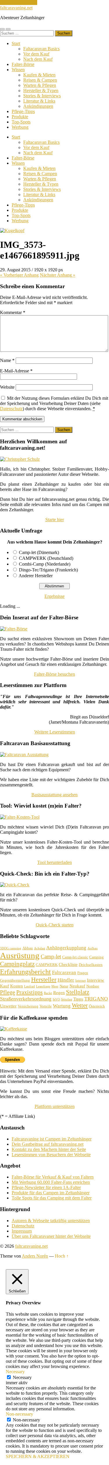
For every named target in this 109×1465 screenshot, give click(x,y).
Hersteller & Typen (40, 90)
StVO (56, 999)
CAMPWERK (47, 964)
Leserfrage (43, 986)
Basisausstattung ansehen (54, 794)
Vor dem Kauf (36, 53)
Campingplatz (17, 963)
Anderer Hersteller (36, 575)
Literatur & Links (39, 100)
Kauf (4, 986)
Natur (64, 986)
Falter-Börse (23, 64)
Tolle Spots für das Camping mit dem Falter (52, 1197)
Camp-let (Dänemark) (39, 552)
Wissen (18, 69)
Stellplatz (77, 992)
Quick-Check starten (55, 924)
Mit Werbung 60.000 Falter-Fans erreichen (51, 1182)
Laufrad (29, 986)
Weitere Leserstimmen (54, 731)
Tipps (78, 999)
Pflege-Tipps (23, 111)
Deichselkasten (91, 964)
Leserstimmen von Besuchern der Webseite (51, 1154)
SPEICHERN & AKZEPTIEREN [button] (37, 1456)
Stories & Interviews (42, 95)
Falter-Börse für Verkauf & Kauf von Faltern (53, 1176)
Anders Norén (35, 1256)
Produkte (20, 116)
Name (7, 360)
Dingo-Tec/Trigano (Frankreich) (48, 569)
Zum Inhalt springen (18, 2)
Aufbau (92, 948)
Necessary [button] (15, 1371)
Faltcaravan (64, 972)
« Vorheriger (19, 274)
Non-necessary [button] (19, 1414)
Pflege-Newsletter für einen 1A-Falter (46, 1187)
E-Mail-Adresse (16, 370)
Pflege (7, 992)
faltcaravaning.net (16, 7)
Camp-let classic (75, 957)
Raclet (48, 993)
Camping (96, 957)
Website (7, 387)
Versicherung (28, 1006)
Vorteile (46, 1006)
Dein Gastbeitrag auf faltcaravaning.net (47, 1144)
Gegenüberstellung (15, 980)
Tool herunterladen (54, 862)
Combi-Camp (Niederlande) (44, 564)
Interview (95, 980)
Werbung (20, 127)
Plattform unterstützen (55, 1106)
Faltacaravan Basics (41, 48)
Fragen (82, 973)
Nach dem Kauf (38, 59)
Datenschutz (11, 408)
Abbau (27, 948)
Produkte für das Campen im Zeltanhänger (51, 1192)
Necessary (22, 1377)
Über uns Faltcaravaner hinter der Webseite (51, 1236)
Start (16, 43)
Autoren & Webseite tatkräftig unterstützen (51, 1220)
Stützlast (66, 999)
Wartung (62, 1006)
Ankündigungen (38, 106)
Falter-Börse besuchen (54, 674)
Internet (80, 980)
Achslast (39, 948)
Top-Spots (21, 121)
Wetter (80, 1005)
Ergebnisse (54, 596)
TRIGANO (96, 999)
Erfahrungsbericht (25, 972)
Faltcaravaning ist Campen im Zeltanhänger (52, 1138)
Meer (54, 986)
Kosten (16, 986)
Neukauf (77, 986)
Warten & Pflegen (39, 85)
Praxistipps (29, 992)
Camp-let (51, 956)
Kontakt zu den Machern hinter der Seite (49, 1149)
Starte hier (54, 519)
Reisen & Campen (40, 80)
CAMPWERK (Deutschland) (46, 558)
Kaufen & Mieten (39, 74)
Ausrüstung (20, 955)
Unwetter (8, 1006)
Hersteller (43, 979)
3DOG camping (10, 948)
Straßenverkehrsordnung (25, 999)
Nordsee (92, 986)
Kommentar (12, 312)
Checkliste (68, 964)
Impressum (22, 1231)
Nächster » (57, 274)
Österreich (97, 1006)
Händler (66, 980)
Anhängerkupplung (66, 948)
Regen (59, 992)
